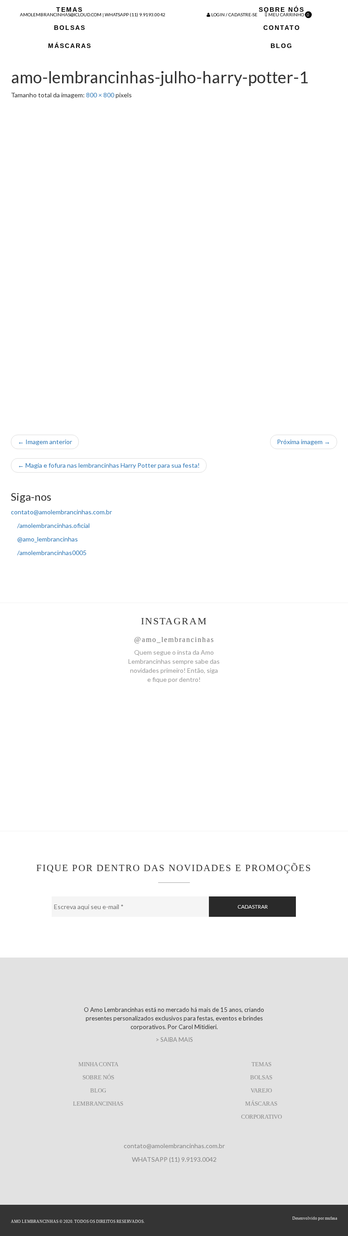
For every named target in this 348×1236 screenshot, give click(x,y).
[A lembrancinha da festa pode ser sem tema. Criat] (91, 716)
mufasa (331, 1218)
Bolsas (70, 27)
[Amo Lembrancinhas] (174, 36)
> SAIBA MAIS (174, 1039)
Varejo (261, 1090)
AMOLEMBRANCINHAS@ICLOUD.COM (61, 14)
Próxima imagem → (303, 442)
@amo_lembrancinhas (47, 539)
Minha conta (98, 1064)
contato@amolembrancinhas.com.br (61, 512)
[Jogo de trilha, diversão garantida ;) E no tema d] (91, 775)
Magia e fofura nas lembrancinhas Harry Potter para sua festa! (109, 465)
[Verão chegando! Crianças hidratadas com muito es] (256, 784)
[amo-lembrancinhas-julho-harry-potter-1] (174, 263)
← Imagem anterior (45, 442)
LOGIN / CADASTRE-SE (233, 14)
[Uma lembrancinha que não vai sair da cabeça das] (256, 721)
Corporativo (261, 1116)
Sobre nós (98, 1077)
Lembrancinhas (98, 1103)
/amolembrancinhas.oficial (53, 525)
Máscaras (70, 45)
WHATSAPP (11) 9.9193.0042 (135, 14)
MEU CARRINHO (288, 14)
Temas (261, 1064)
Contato (281, 27)
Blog (282, 45)
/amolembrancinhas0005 (51, 552)
